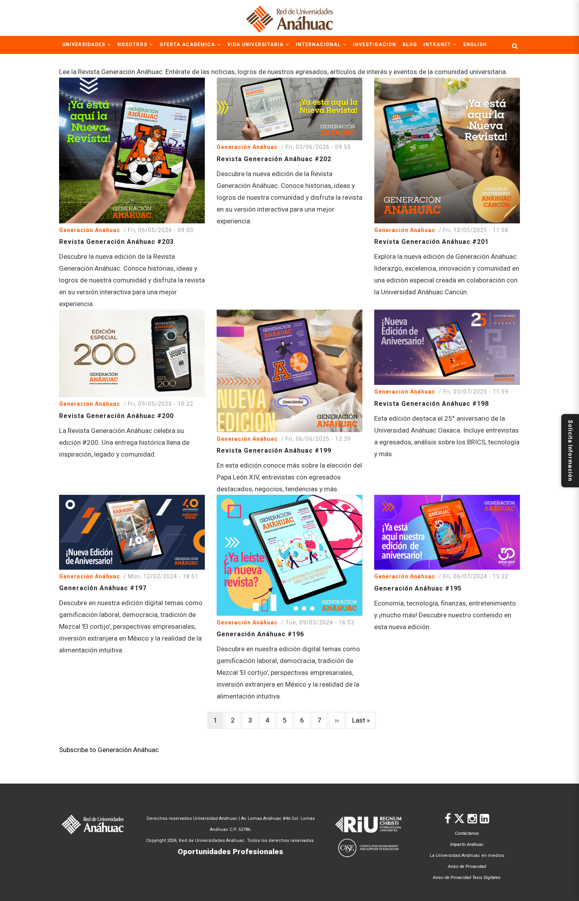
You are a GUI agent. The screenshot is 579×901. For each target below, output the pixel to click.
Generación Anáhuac (89, 230)
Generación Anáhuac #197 (103, 588)
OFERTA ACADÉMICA (188, 44)
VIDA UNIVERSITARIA (256, 44)
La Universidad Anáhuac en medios (467, 855)
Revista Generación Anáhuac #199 (274, 450)
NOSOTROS (133, 44)
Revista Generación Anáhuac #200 (116, 416)
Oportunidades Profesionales (230, 851)
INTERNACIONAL (319, 44)
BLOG (410, 44)
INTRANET (438, 44)
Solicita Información (570, 450)
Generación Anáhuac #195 (418, 588)
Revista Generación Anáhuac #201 (431, 241)
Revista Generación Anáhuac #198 (431, 403)
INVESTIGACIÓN (374, 44)
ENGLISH (475, 44)
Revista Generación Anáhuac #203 (116, 241)
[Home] (289, 17)
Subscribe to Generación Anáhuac (109, 750)
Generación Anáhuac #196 (260, 634)
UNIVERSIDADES (84, 44)
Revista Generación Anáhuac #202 (274, 159)
